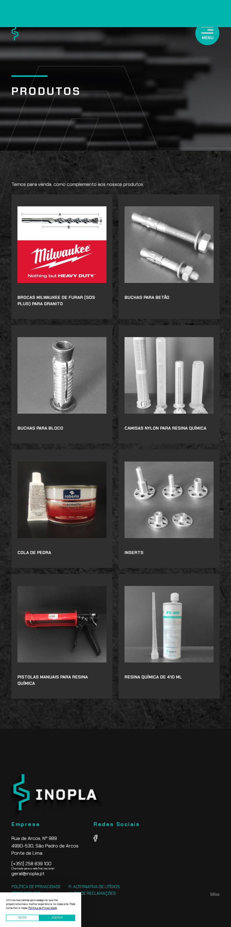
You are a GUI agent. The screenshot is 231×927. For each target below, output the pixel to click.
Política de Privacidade (36, 886)
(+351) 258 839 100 (31, 863)
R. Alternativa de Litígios (94, 886)
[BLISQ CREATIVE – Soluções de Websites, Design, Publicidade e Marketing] (215, 894)
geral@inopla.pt (28, 873)
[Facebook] (95, 838)
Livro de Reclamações (92, 893)
